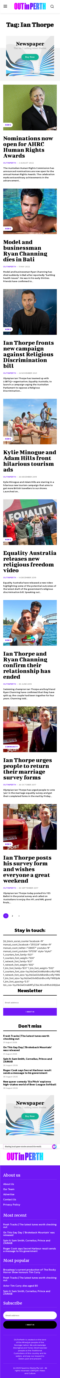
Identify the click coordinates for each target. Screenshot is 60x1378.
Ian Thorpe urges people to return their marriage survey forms (27, 769)
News (8, 124)
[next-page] (19, 915)
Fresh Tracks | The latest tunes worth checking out (26, 1037)
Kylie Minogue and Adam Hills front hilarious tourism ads (29, 461)
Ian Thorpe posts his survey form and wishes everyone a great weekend (27, 869)
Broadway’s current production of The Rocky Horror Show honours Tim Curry (29, 1271)
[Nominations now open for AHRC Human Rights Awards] (30, 107)
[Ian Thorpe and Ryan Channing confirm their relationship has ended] (30, 623)
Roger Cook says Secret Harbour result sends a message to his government (27, 1071)
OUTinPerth (9, 162)
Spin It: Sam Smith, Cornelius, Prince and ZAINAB (27, 1060)
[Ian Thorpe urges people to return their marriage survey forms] (30, 729)
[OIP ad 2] (30, 1146)
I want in (30, 1011)
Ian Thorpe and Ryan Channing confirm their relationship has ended (27, 665)
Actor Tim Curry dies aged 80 (20, 1286)
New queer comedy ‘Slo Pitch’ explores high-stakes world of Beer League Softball (29, 1083)
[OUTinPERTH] (30, 6)
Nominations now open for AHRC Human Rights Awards (28, 147)
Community (11, 746)
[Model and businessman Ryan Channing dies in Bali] (30, 211)
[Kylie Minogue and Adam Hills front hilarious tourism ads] (30, 421)
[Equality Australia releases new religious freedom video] (30, 522)
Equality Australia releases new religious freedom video (29, 561)
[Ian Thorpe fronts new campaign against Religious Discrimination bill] (30, 312)
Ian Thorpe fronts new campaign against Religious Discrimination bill (28, 354)
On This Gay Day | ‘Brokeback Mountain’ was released (27, 1048)
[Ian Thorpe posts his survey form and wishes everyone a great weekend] (30, 827)
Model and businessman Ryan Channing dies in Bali (25, 250)
